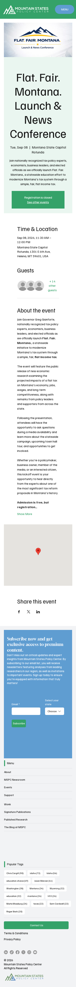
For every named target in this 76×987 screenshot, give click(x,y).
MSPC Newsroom (14, 779)
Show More (24, 514)
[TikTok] (12, 952)
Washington (16, 888)
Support (9, 795)
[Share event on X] (28, 611)
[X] (23, 952)
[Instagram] (29, 952)
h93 (53, 895)
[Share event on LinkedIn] (38, 611)
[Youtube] (35, 952)
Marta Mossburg (18, 903)
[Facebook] (17, 952)
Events (8, 787)
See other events (38, 202)
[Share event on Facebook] (19, 611)
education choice (18, 880)
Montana (38, 888)
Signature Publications (17, 811)
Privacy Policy (12, 939)
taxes (40, 903)
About (7, 772)
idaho (36, 873)
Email (16, 704)
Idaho (53, 873)
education (15, 895)
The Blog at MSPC (15, 827)
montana (35, 895)
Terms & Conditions (16, 933)
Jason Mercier (44, 880)
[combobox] (54, 711)
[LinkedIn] (6, 952)
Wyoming (58, 888)
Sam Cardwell (60, 903)
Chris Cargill (16, 873)
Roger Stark (15, 911)
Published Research (15, 819)
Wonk (7, 804)
